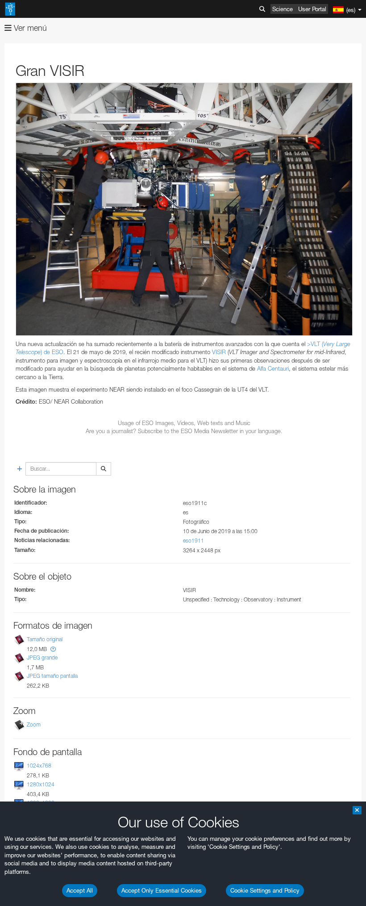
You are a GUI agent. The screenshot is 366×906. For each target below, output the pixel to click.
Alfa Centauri (273, 368)
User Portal (312, 9)
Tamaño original (44, 639)
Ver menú (29, 28)
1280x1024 (40, 784)
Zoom (34, 724)
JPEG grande (42, 657)
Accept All (80, 890)
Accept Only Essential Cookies (161, 890)
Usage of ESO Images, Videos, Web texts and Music (184, 422)
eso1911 (193, 540)
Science (282, 9)
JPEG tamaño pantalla (52, 675)
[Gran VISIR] (184, 209)
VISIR (219, 351)
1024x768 (39, 765)
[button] (53, 649)
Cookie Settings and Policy (264, 890)
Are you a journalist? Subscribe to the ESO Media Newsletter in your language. (184, 430)
